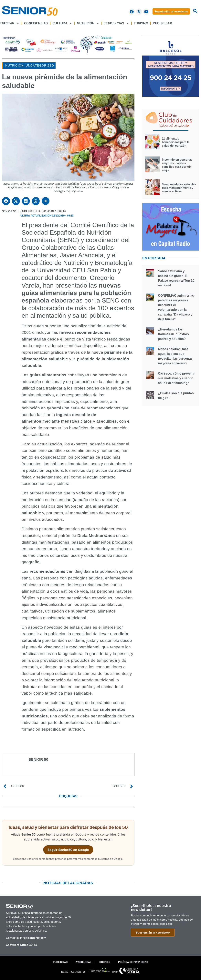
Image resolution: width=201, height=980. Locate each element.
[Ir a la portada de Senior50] (30, 11)
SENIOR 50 (9, 211)
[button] (6, 201)
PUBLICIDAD (162, 23)
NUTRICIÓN (85, 23)
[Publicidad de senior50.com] (170, 249)
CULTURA (60, 23)
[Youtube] (146, 11)
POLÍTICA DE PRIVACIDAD (133, 962)
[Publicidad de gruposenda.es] (68, 53)
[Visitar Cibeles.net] (99, 970)
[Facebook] (132, 11)
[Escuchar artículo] (45, 201)
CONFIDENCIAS (36, 23)
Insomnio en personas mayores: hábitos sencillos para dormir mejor (177, 165)
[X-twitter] (139, 11)
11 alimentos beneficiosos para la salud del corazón (175, 142)
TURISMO (141, 23)
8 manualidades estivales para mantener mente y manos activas (179, 187)
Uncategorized (40, 65)
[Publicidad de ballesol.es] (170, 95)
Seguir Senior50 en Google (68, 850)
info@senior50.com (33, 937)
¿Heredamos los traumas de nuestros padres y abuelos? (173, 334)
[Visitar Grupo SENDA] (129, 971)
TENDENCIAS (114, 23)
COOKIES (104, 962)
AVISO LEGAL (83, 962)
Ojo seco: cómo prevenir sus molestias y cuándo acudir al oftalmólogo (176, 378)
